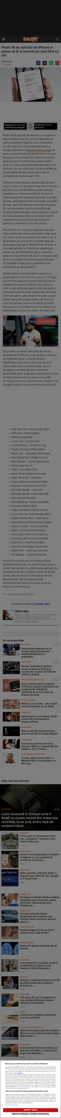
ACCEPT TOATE (30, 1110)
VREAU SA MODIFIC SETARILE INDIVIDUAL (30, 1114)
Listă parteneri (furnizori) (11, 1105)
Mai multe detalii (18, 1073)
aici (39, 1082)
